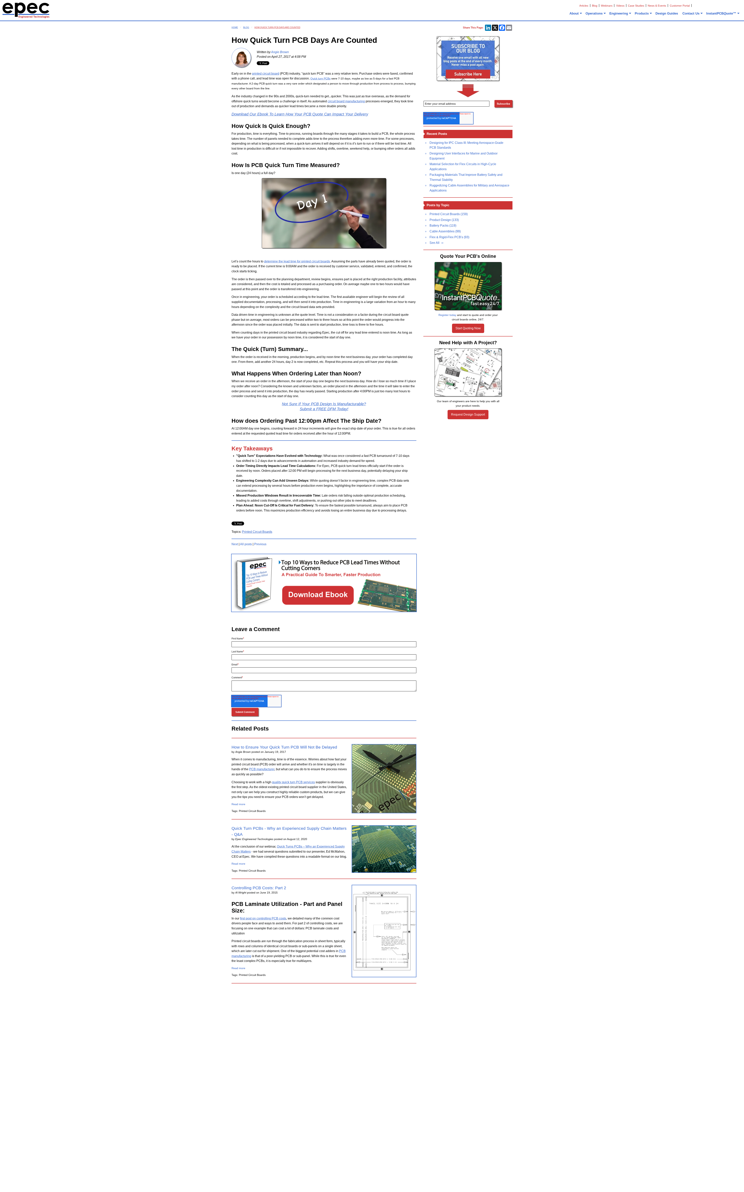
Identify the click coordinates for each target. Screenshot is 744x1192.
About (574, 13)
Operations (594, 13)
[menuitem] (575, 13)
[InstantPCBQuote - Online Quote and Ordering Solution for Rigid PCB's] (468, 286)
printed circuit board (265, 73)
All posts (246, 544)
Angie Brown (280, 52)
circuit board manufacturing (346, 101)
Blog (594, 5)
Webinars (606, 5)
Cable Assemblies (445, 231)
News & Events (657, 5)
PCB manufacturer (261, 769)
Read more (238, 804)
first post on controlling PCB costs (263, 918)
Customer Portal (680, 5)
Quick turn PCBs (320, 78)
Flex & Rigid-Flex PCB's (449, 237)
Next (235, 544)
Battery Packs (443, 225)
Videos (620, 5)
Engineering (618, 13)
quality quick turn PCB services (293, 782)
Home (235, 27)
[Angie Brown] (241, 57)
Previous (260, 544)
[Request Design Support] (468, 372)
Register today (447, 315)
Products (642, 13)
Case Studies (636, 5)
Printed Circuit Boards (257, 531)
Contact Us (690, 13)
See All (434, 242)
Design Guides (666, 13)
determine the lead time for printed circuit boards (297, 261)
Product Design (444, 220)
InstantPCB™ (721, 13)
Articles (583, 5)
